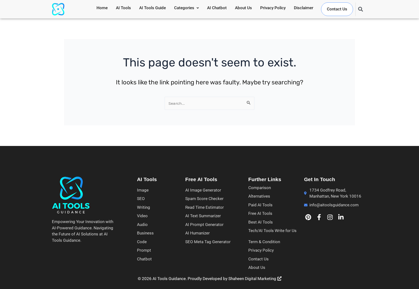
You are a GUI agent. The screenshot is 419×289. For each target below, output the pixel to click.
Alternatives (259, 196)
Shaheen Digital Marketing (252, 278)
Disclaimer (303, 7)
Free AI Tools (260, 213)
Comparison (259, 187)
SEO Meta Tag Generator (208, 241)
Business (145, 233)
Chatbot (144, 259)
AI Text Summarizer (203, 215)
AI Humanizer (197, 233)
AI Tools (123, 7)
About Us (243, 7)
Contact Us (337, 9)
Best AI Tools (260, 222)
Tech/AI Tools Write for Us (272, 230)
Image (143, 190)
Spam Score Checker (204, 198)
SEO (141, 198)
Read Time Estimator (204, 207)
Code (142, 241)
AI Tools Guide (152, 7)
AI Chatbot (217, 7)
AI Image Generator (203, 190)
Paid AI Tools (260, 204)
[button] (186, 8)
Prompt (144, 250)
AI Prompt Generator (204, 224)
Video (142, 215)
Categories (184, 7)
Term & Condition (264, 241)
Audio (142, 224)
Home (102, 7)
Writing (143, 207)
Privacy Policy (273, 7)
